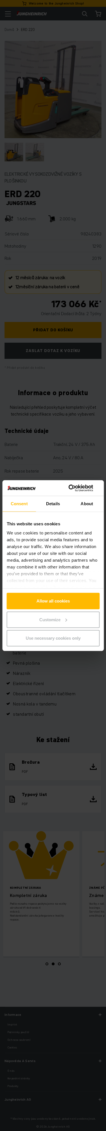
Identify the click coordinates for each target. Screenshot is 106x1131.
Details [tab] (53, 503)
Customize (49, 619)
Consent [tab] (19, 503)
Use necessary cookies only (53, 638)
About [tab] (87, 503)
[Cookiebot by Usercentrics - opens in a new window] (75, 488)
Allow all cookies (53, 601)
